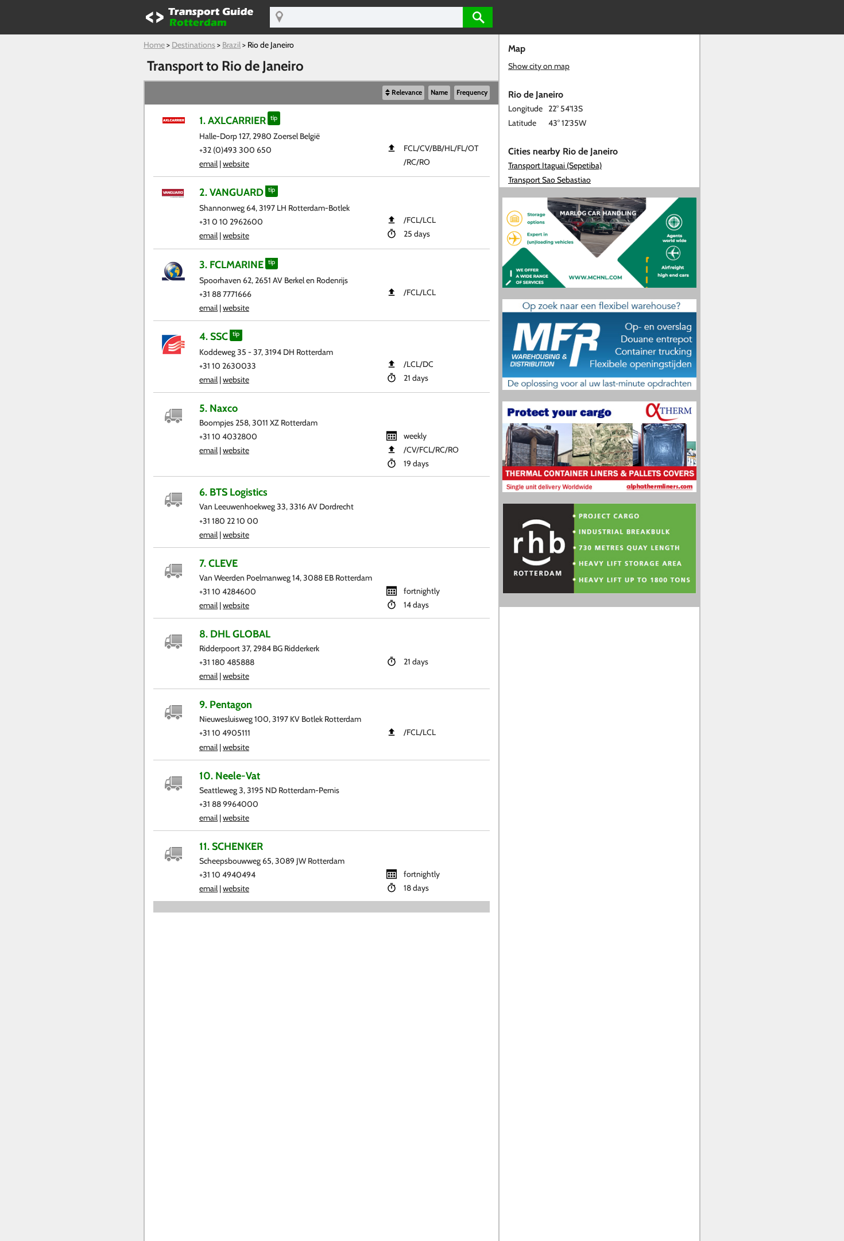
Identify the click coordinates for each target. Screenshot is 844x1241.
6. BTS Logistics (233, 491)
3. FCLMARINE (231, 264)
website (236, 163)
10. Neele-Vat (229, 775)
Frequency (471, 92)
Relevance (407, 92)
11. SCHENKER (231, 846)
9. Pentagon (225, 704)
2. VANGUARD (231, 192)
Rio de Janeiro (270, 45)
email (208, 163)
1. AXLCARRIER (232, 120)
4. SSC (213, 336)
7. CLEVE (218, 563)
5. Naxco (218, 408)
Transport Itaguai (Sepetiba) (555, 165)
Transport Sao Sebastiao (549, 180)
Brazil (231, 45)
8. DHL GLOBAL (234, 633)
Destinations (193, 45)
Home (154, 45)
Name (439, 92)
